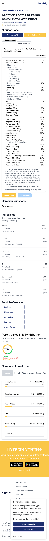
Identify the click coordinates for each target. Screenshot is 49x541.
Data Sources (21, 482)
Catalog (5, 10)
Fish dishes (16, 10)
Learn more (24, 470)
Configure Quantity (9, 40)
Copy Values (25, 195)
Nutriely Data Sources (18, 23)
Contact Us (20, 495)
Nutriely (6, 492)
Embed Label (9, 195)
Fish (26, 10)
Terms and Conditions (24, 491)
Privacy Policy (21, 487)
